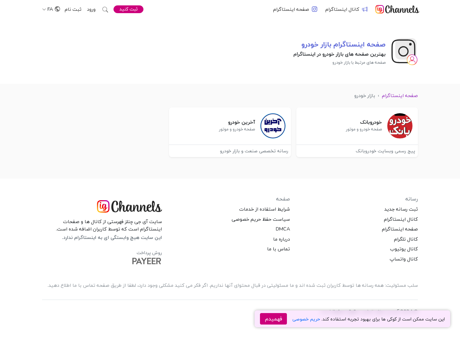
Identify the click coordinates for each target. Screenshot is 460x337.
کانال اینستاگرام (342, 9)
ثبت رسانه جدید (401, 209)
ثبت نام (73, 9)
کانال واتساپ (404, 258)
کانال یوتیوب (404, 248)
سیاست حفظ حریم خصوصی (261, 219)
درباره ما (281, 239)
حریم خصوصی (306, 319)
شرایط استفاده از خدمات (264, 209)
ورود (91, 9)
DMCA (283, 228)
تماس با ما (278, 248)
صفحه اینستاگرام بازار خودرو (343, 44)
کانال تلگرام (406, 239)
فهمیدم (273, 319)
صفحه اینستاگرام (291, 9)
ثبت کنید (128, 9)
